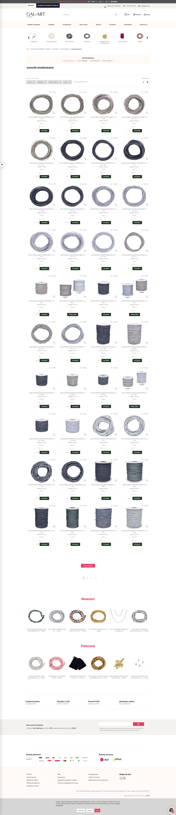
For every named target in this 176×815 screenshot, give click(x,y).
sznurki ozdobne (107, 61)
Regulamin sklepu (32, 780)
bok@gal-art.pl (145, 6)
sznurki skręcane (95, 61)
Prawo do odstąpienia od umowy (68, 783)
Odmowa (89, 810)
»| (95, 578)
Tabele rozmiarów (94, 777)
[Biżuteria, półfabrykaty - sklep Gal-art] (36, 14)
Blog (59, 774)
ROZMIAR (40, 82)
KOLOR (29, 82)
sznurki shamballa (82, 61)
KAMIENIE (33, 24)
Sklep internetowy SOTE (130, 795)
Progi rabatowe (93, 774)
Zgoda (97, 810)
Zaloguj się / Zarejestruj (114, 6)
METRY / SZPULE (53, 82)
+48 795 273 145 (131, 6)
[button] (147, 38)
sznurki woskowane (68, 61)
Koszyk (148, 14)
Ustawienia (81, 810)
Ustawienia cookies (33, 786)
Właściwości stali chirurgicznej (97, 780)
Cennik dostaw (31, 777)
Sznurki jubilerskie (88, 58)
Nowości (88, 599)
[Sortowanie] (143, 82)
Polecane (88, 646)
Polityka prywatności (33, 783)
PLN (128, 14)
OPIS (42, 126)
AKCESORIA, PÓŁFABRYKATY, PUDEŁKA (48, 5)
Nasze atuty (61, 777)
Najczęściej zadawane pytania (67, 780)
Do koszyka (44, 130)
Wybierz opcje (72, 314)
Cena (65, 82)
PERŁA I (83, 24)
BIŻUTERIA (31, 5)
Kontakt (29, 774)
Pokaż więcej (88, 566)
